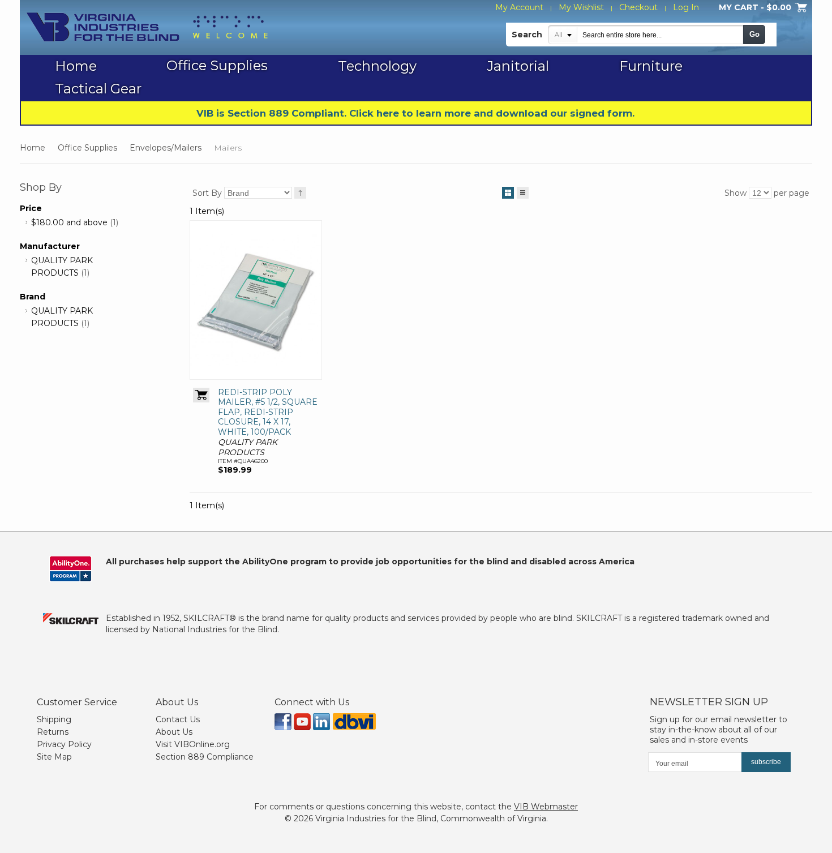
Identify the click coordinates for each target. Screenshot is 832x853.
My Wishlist (581, 7)
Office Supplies (87, 148)
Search (527, 34)
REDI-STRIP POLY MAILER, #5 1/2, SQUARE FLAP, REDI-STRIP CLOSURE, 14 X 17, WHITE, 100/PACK (268, 412)
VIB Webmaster (546, 806)
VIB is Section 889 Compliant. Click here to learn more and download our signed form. (415, 113)
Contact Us (178, 719)
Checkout (638, 7)
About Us (174, 732)
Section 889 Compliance (205, 757)
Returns (52, 732)
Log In (686, 7)
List (523, 193)
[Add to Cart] (201, 395)
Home (32, 148)
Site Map (54, 757)
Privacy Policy (64, 744)
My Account (519, 7)
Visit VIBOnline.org (193, 744)
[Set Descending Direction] (300, 193)
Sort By (207, 193)
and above (69, 222)
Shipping (54, 719)
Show (735, 193)
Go (754, 34)
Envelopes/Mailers (165, 148)
